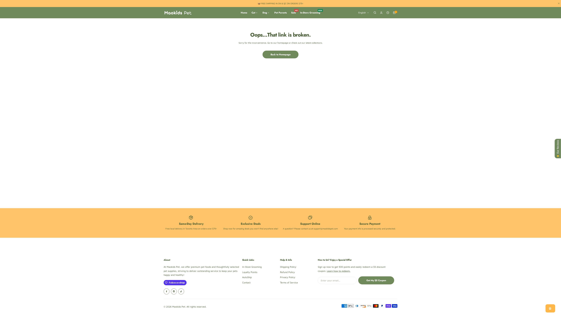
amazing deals (242, 228)
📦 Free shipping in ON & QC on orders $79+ (280, 3)
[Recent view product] (388, 13)
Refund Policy (287, 272)
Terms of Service (289, 282)
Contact (246, 282)
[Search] (375, 13)
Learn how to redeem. (338, 271)
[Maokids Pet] (178, 13)
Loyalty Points (249, 272)
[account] (381, 13)
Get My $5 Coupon (376, 280)
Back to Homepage (281, 54)
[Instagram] (174, 291)
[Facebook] (166, 291)
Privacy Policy (287, 277)
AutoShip (247, 277)
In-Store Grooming (252, 267)
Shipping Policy (288, 267)
